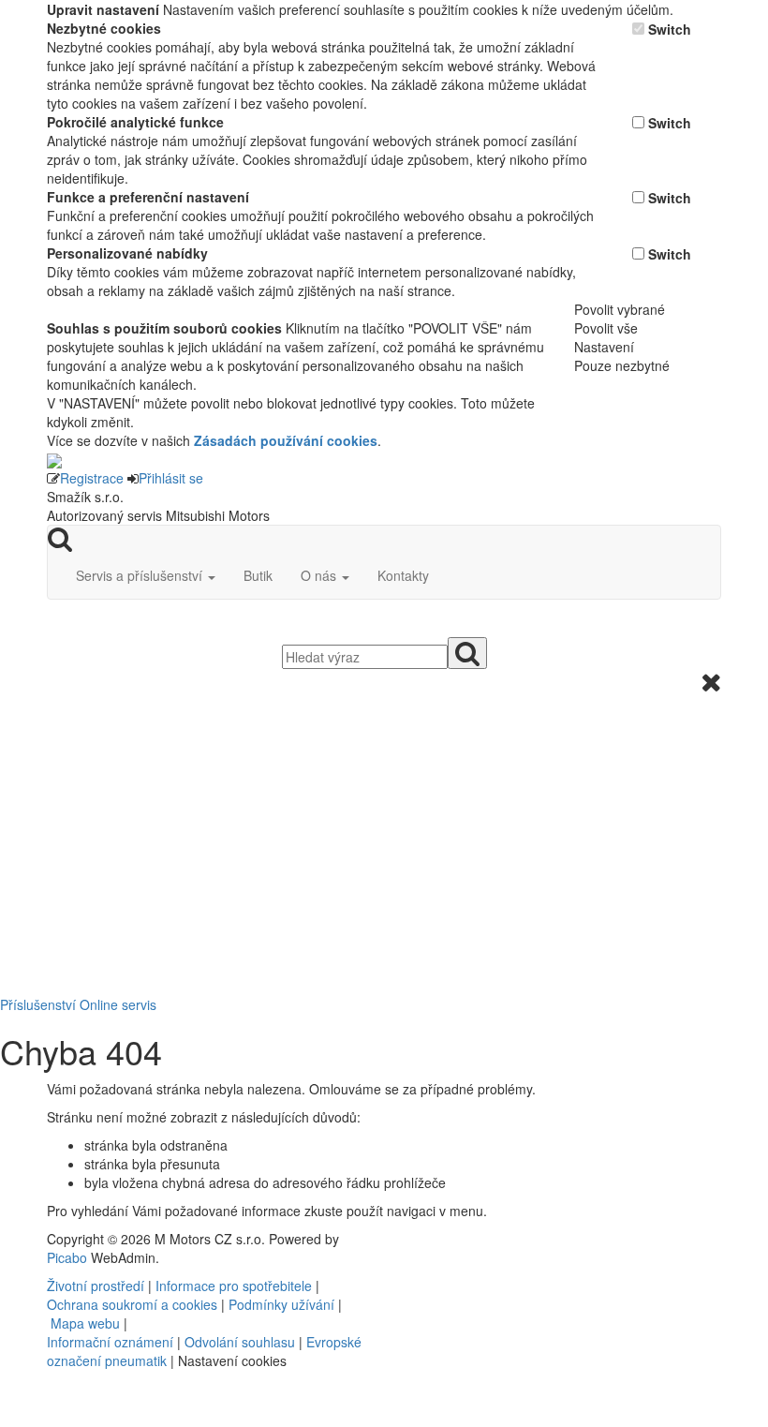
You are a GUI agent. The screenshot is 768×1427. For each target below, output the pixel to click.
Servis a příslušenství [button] (141, 575)
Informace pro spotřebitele (235, 1285)
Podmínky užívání (281, 1304)
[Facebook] (400, 1238)
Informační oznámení (110, 1341)
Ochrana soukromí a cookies (132, 1304)
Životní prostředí (97, 1285)
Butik (258, 575)
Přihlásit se (171, 477)
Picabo (67, 1257)
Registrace (92, 477)
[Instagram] (415, 1238)
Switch (669, 29)
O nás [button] (320, 575)
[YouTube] (407, 1238)
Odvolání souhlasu (240, 1341)
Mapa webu (85, 1323)
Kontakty (403, 575)
